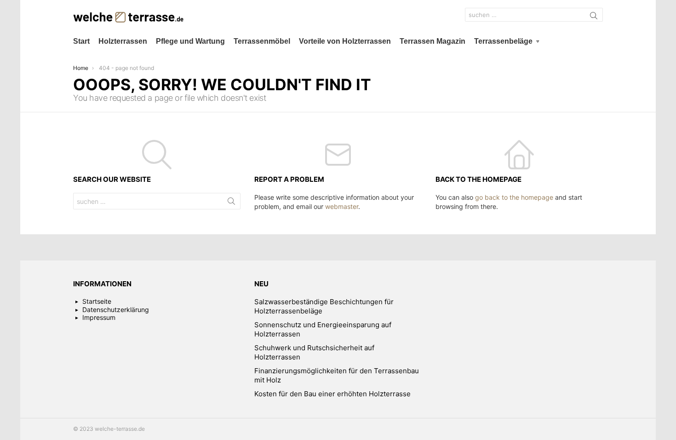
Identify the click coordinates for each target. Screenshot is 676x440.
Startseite (96, 301)
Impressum (98, 317)
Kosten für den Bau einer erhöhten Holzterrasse (332, 393)
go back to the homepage (514, 197)
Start (81, 41)
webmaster (341, 206)
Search (593, 17)
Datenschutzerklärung (115, 309)
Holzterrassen (122, 41)
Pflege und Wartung (190, 41)
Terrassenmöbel (262, 41)
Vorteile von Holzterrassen (345, 41)
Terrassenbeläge (503, 41)
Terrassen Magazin (432, 41)
